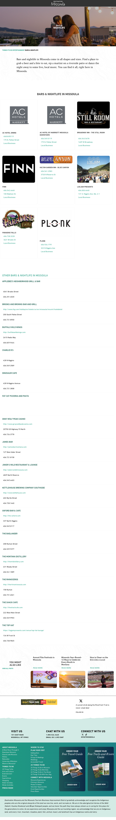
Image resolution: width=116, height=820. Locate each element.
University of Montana (9, 761)
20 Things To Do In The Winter (41, 772)
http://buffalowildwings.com (14, 332)
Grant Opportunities (37, 789)
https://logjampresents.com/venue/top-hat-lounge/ (23, 630)
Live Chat (59, 737)
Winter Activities (7, 785)
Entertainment (19, 50)
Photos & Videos (36, 784)
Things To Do (7, 50)
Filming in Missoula (37, 782)
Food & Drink (6, 778)
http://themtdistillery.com (13, 562)
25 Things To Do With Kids (39, 770)
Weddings (34, 760)
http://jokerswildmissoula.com (15, 470)
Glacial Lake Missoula (9, 754)
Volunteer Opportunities (39, 787)
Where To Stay (37, 747)
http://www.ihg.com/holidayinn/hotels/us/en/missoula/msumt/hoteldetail (32, 309)
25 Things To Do (7, 769)
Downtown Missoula (9, 752)
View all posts (7, 668)
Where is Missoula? (8, 763)
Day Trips (34, 755)
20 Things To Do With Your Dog (41, 774)
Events (4, 776)
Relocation (5, 759)
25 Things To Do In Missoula (40, 767)
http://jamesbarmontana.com (15, 447)
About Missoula (9, 747)
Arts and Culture (8, 771)
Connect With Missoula (41, 777)
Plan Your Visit (38, 750)
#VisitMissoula (88, 737)
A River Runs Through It (10, 750)
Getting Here (35, 753)
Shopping (5, 780)
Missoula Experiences (38, 780)
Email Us (50, 737)
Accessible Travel (37, 762)
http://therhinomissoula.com (14, 584)
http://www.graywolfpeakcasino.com (17, 424)
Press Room (7, 788)
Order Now (72, 785)
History (4, 757)
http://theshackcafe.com (13, 607)
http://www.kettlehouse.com (14, 493)
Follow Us (79, 712)
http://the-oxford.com (12, 516)
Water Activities (7, 783)
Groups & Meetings (37, 757)
